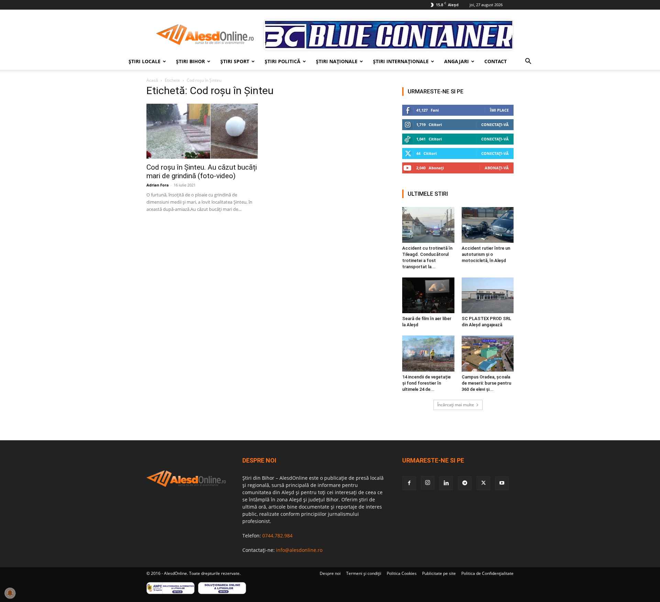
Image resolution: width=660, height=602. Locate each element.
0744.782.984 (277, 535)
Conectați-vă (495, 124)
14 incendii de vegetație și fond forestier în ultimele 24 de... (426, 383)
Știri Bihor (190, 61)
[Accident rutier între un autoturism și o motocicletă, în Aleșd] (488, 225)
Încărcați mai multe (455, 405)
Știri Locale (145, 61)
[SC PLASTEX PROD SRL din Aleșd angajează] (488, 295)
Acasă (152, 80)
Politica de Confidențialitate (487, 573)
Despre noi (330, 573)
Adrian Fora (157, 185)
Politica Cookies (402, 573)
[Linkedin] (446, 483)
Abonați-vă (497, 167)
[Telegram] (465, 483)
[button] (528, 62)
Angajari (456, 61)
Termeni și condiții (363, 573)
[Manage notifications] (9, 593)
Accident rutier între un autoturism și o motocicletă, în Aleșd (486, 254)
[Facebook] (409, 483)
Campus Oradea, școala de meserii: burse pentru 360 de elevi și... (486, 383)
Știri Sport (234, 61)
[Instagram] (427, 483)
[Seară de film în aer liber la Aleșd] (428, 295)
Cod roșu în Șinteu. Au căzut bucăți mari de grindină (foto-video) (201, 171)
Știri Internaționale (401, 61)
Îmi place (499, 110)
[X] (483, 483)
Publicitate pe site (439, 573)
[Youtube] (502, 483)
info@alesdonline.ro (299, 550)
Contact (495, 61)
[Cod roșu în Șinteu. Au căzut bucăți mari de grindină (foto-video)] (202, 131)
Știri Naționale (337, 61)
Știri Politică (282, 61)
